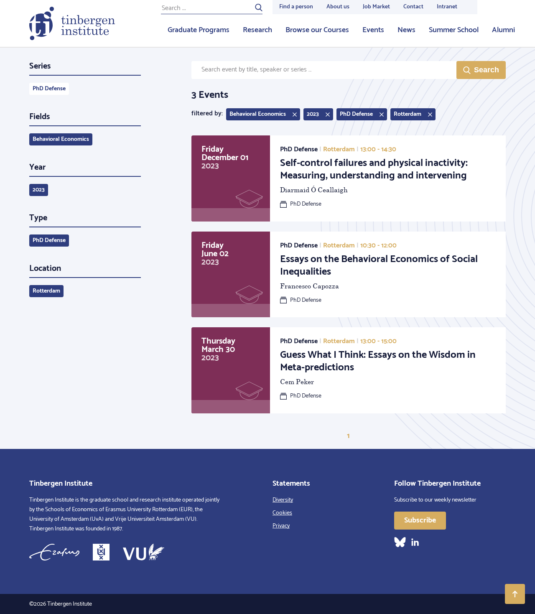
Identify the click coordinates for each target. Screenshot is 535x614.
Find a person (296, 7)
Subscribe (420, 520)
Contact (413, 7)
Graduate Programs (198, 30)
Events (373, 30)
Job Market (376, 7)
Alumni (503, 30)
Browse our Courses (317, 30)
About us (337, 7)
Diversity (283, 500)
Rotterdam (46, 291)
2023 (39, 190)
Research (257, 30)
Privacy (281, 526)
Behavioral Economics (61, 139)
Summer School (454, 30)
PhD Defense (49, 89)
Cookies (282, 513)
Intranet (447, 7)
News (406, 30)
